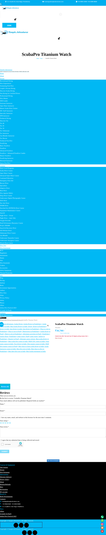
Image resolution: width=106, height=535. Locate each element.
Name (2, 404)
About (2, 482)
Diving (2, 470)
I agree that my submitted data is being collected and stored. (20, 440)
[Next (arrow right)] (103, 267)
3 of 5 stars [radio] (5, 423)
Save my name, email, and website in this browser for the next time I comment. (26, 417)
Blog (1, 487)
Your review (4, 427)
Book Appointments (6, 496)
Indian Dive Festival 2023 (8, 516)
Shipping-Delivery (6, 477)
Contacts (3, 499)
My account (3, 492)
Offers (2, 511)
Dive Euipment (5, 472)
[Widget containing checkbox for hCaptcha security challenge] (11, 444)
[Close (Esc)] (104, 1)
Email (2, 411)
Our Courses (4, 467)
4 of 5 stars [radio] (8, 423)
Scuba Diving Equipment (10, 320)
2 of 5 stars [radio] (3, 423)
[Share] (101, 1)
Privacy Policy (4, 479)
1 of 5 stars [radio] (1, 423)
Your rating (4, 421)
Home (38, 58)
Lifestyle (20, 320)
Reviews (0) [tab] (5, 386)
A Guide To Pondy (6, 514)
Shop (41, 58)
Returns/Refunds (5, 484)
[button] (48, 325)
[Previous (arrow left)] (2, 267)
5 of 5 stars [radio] (10, 423)
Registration (4, 489)
